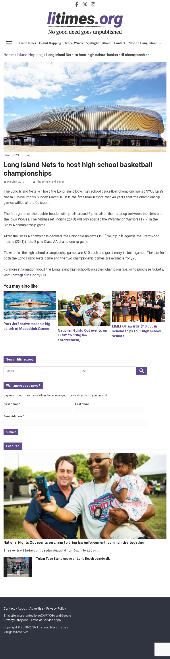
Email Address (13, 416)
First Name (11, 404)
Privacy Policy (56, 608)
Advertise (36, 608)
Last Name (82, 404)
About (106, 43)
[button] (159, 43)
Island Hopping (50, 43)
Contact (119, 43)
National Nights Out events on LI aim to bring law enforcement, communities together (74, 542)
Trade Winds (73, 43)
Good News (27, 43)
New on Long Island (142, 43)
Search (141, 370)
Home (9, 54)
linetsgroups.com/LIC (28, 275)
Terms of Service (41, 620)
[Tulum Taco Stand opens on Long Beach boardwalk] (18, 567)
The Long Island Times (50, 181)
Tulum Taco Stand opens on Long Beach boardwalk (73, 558)
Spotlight (92, 43)
